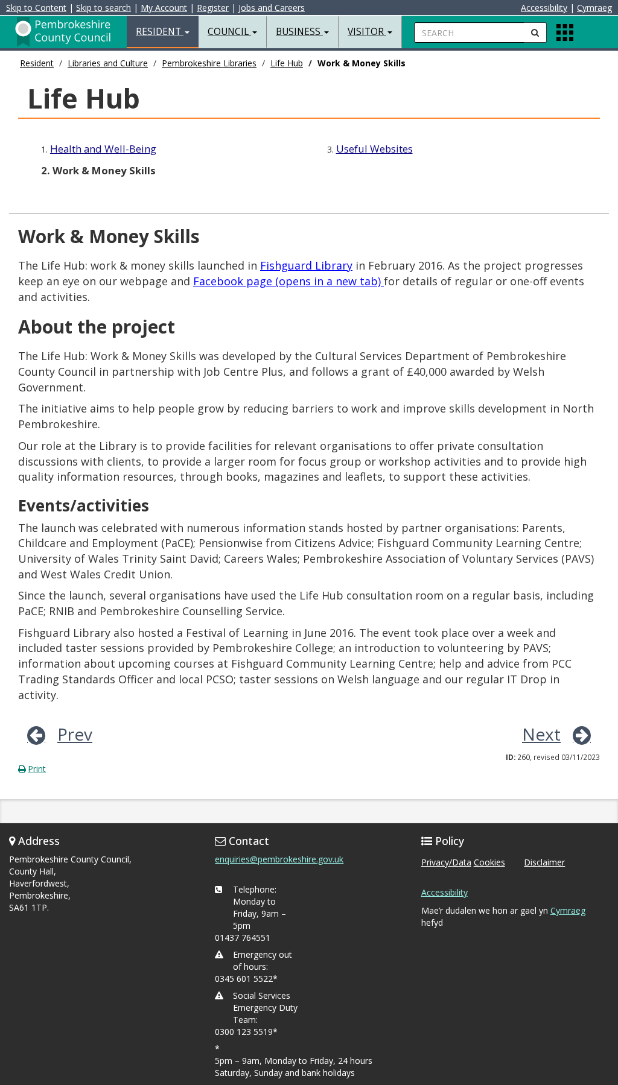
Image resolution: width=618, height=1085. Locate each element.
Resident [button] (159, 31)
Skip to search (103, 7)
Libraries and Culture (108, 63)
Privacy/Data (446, 862)
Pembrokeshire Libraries (209, 63)
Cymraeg (594, 7)
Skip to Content (36, 7)
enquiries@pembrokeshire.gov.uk (279, 859)
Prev (74, 734)
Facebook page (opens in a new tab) (288, 281)
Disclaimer (544, 862)
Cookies (489, 862)
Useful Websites (374, 149)
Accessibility (544, 7)
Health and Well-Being (103, 149)
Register (213, 7)
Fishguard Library (306, 265)
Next (541, 734)
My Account (164, 7)
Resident (37, 63)
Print (37, 768)
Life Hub (286, 63)
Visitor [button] (367, 31)
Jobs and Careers (271, 7)
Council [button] (229, 31)
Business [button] (299, 31)
